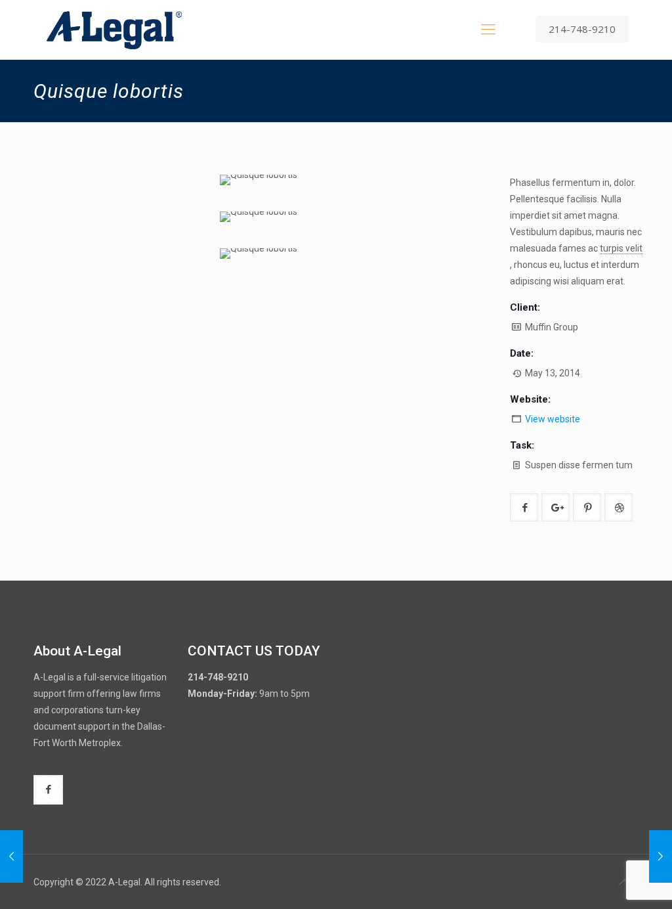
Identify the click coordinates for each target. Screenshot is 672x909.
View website (552, 419)
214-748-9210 (582, 28)
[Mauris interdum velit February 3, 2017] (11, 856)
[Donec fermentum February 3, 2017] (660, 856)
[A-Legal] (114, 29)
